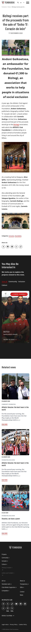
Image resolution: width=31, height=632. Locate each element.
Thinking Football (7, 568)
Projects (4, 554)
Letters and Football (8, 573)
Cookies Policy (23, 624)
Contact (22, 592)
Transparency (24, 584)
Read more (4, 424)
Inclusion (11, 236)
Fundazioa (4, 7)
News (9, 7)
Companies (6, 591)
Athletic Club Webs (8, 616)
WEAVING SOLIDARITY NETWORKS (10, 334)
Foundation (18, 236)
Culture (5, 564)
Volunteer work (7, 584)
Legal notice (5, 624)
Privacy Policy (13, 624)
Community (6, 558)
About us (22, 581)
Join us (3, 581)
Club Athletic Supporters (9, 587)
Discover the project (10, 339)
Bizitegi (16, 124)
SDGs (22, 587)
